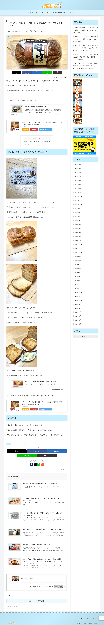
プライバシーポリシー (85, 618)
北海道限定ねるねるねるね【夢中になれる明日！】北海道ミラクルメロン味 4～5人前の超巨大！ (85, 30)
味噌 (25, 444)
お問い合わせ (95, 618)
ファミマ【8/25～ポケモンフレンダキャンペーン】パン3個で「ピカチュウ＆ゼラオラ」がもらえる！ (85, 48)
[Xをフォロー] (35, 464)
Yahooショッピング (45, 129)
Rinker (28, 126)
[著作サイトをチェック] (31, 464)
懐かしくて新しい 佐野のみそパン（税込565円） (37, 141)
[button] (57, 72)
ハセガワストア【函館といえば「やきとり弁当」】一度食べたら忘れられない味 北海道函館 (85, 39)
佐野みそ (20, 444)
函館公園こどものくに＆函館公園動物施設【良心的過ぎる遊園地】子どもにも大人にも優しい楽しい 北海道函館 (85, 66)
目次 (34, 138)
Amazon (25, 129)
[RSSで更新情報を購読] (42, 464)
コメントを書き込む (37, 601)
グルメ (9, 444)
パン (15, 444)
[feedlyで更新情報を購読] (38, 464)
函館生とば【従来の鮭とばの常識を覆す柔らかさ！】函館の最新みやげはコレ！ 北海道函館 (85, 57)
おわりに (26, 144)
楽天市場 (34, 129)
